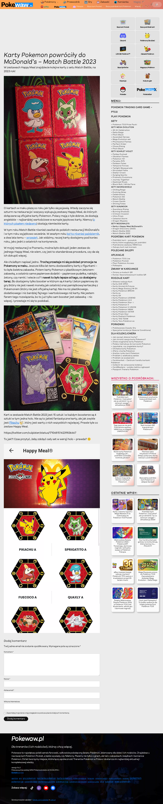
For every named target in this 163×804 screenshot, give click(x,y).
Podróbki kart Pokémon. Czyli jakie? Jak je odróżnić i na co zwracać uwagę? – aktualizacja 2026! (123, 401)
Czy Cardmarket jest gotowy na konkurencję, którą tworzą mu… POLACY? (148, 543)
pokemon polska (46, 782)
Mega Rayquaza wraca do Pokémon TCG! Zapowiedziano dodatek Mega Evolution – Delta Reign (147, 576)
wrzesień (31, 238)
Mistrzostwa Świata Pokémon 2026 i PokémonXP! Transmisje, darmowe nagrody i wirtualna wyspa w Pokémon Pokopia (123, 546)
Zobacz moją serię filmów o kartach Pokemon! (122, 480)
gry (20, 778)
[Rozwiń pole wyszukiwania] (157, 4)
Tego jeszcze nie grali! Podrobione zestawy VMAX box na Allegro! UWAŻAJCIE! (123, 428)
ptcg (102, 782)
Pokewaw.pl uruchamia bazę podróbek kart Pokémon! (148, 399)
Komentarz (9, 652)
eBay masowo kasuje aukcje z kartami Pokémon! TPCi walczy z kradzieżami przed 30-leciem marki (123, 576)
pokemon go (17, 782)
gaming (14, 779)
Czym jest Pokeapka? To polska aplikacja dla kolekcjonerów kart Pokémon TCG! (148, 603)
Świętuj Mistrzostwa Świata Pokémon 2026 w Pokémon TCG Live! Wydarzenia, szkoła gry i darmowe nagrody (122, 605)
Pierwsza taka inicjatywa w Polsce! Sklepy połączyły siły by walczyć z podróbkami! (148, 455)
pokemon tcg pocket (78, 782)
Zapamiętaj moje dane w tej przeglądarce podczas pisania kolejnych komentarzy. (38, 713)
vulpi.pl (53, 800)
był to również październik (83, 234)
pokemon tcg (62, 782)
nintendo (90, 778)
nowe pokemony (115, 779)
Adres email (9, 690)
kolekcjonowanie (79, 779)
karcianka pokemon (46, 778)
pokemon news (31, 782)
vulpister (109, 782)
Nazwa (7, 679)
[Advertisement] (52, 33)
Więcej (137, 2)
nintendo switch (101, 779)
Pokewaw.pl (27, 739)
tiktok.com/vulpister (41, 800)
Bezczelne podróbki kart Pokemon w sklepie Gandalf (148, 480)
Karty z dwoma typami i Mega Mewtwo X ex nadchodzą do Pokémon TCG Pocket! (122, 515)
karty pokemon (64, 778)
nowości (126, 779)
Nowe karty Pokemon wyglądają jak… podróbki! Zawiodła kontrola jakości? (123, 455)
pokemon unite (93, 782)
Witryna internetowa (12, 702)
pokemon (135, 778)
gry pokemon (29, 778)
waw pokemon (122, 782)
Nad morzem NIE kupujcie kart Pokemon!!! (148, 427)
